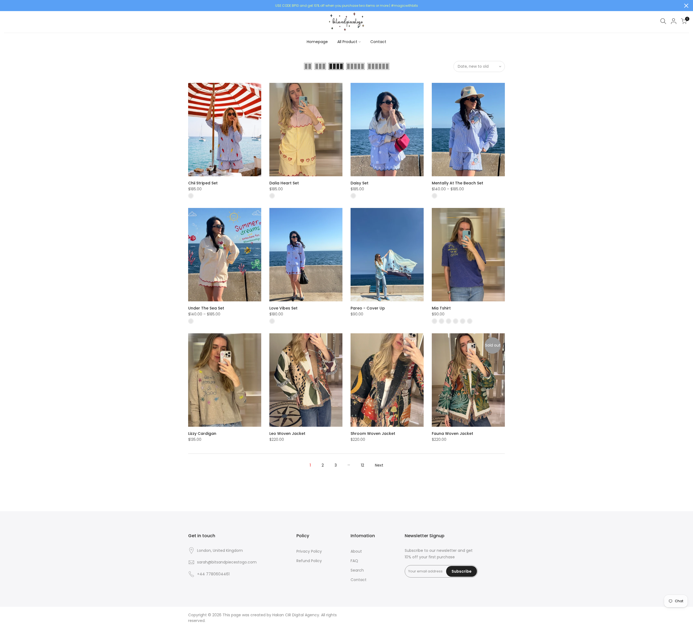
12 (362, 465)
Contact (378, 41)
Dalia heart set (284, 183)
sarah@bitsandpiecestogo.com (227, 562)
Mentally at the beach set (457, 183)
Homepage (317, 41)
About (356, 551)
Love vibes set (283, 308)
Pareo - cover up (368, 308)
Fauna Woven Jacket (452, 433)
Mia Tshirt (441, 308)
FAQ (354, 560)
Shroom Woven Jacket (373, 433)
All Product (347, 41)
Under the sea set (206, 308)
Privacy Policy (309, 551)
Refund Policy (309, 560)
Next (379, 465)
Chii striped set (203, 183)
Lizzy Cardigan (202, 433)
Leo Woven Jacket (287, 433)
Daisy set (359, 183)
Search (357, 570)
